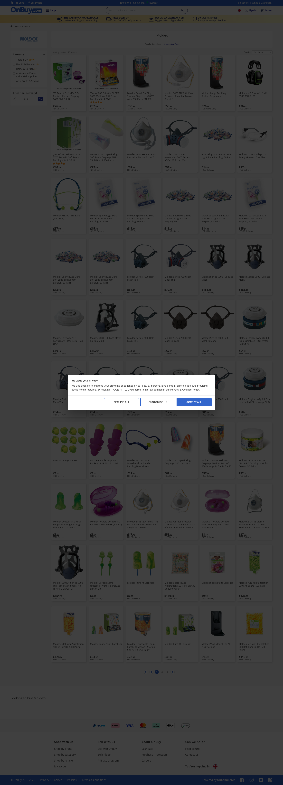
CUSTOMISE (156, 402)
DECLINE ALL (121, 402)
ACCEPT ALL (194, 402)
